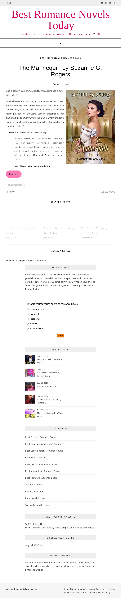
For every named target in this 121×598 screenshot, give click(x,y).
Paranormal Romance (36, 498)
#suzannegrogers (15, 185)
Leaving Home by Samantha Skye (49, 361)
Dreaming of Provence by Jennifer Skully (48, 374)
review (11, 132)
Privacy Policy (32, 289)
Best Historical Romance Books (60, 58)
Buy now (13, 174)
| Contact (111, 589)
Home (8, 3)
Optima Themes (30, 589)
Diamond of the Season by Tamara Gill (49, 401)
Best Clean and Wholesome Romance (44, 443)
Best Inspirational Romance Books (42, 470)
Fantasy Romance (34, 491)
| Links (73, 589)
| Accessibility (92, 589)
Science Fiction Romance (37, 504)
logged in (23, 260)
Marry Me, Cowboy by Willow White (50, 414)
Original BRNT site (34, 545)
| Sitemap (80, 589)
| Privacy (102, 589)
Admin (12, 191)
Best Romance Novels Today (60, 20)
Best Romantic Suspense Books (41, 477)
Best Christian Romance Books (40, 437)
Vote (60, 335)
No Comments (108, 191)
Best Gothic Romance (36, 457)
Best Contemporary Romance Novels (44, 450)
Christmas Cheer (33, 484)
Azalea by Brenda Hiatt (47, 386)
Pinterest (30, 569)
